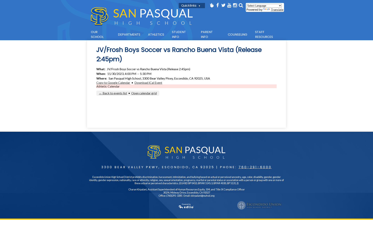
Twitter (223, 5)
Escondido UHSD (259, 205)
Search (241, 5)
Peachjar (211, 5)
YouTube (229, 5)
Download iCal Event (148, 82)
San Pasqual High (142, 16)
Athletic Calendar (108, 86)
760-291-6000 (255, 167)
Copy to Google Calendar (113, 82)
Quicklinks (188, 5)
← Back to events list (113, 93)
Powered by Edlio (186, 206)
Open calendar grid (144, 93)
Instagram (235, 5)
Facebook (217, 5)
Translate (277, 9)
